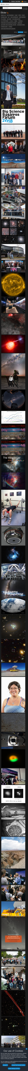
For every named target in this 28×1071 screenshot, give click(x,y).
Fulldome (3, 19)
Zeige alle (3, 15)
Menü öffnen (5, 4)
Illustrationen (4, 21)
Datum (25, 32)
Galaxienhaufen (16, 19)
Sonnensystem (20, 24)
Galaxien (9, 19)
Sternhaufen (4, 26)
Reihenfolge (20, 32)
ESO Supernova (14, 17)
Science (13, 1)
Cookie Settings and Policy (14, 1068)
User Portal (18, 1)
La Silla (11, 21)
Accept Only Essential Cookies (18, 1065)
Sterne (10, 26)
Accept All (5, 1065)
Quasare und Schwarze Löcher (8, 24)
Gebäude (20, 22)
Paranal (20, 21)
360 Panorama (10, 15)
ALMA (16, 15)
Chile (23, 15)
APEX (20, 15)
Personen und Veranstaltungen (8, 22)
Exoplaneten (22, 17)
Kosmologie (4, 17)
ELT (8, 17)
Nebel (16, 21)
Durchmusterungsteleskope (8, 28)
